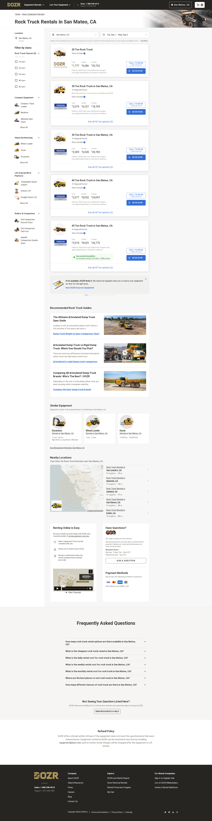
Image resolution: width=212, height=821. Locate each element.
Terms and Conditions (100, 812)
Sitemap (129, 812)
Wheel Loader (96, 432)
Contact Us (73, 801)
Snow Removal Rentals (117, 783)
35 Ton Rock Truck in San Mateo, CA (92, 134)
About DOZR (73, 778)
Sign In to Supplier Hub (164, 778)
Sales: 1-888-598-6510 (89, 4)
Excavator (63, 432)
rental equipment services (78, 536)
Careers (71, 792)
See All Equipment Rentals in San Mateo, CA (67, 448)
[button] (27, 55)
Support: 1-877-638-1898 (88, 6)
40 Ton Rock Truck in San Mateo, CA (92, 180)
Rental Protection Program (119, 787)
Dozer (130, 432)
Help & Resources (75, 783)
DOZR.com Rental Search (118, 778)
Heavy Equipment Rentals (33, 14)
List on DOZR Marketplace (166, 783)
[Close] (146, 279)
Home (17, 14)
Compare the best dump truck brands (72, 389)
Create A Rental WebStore (166, 787)
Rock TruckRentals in (115, 468)
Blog (70, 797)
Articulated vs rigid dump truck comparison (75, 361)
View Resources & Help (107, 711)
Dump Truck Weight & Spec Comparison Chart (76, 333)
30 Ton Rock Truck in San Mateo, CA (92, 86)
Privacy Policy (117, 812)
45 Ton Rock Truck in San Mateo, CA (92, 225)
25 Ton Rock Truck (82, 49)
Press (70, 787)
